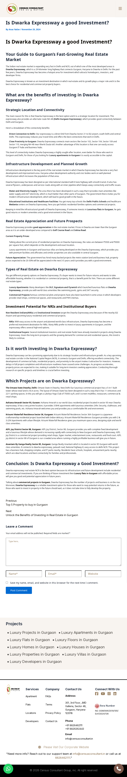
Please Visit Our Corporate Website (65, 747)
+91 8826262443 (74, 728)
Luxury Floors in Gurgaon (76, 640)
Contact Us (51, 721)
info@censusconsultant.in (79, 738)
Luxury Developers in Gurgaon (36, 661)
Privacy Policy (53, 713)
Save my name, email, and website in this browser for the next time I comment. (54, 582)
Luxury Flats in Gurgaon (30, 640)
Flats (28, 704)
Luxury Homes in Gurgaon (32, 647)
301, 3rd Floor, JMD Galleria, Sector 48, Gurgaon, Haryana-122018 (75, 707)
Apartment (31, 696)
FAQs (48, 696)
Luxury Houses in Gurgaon (82, 647)
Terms (48, 704)
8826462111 (62, 757)
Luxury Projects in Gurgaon (33, 632)
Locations (31, 713)
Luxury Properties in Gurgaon (35, 654)
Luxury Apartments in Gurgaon (87, 632)
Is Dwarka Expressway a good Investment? (59, 41)
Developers (32, 721)
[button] (120, 8)
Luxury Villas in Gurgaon (85, 654)
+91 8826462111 (73, 725)
